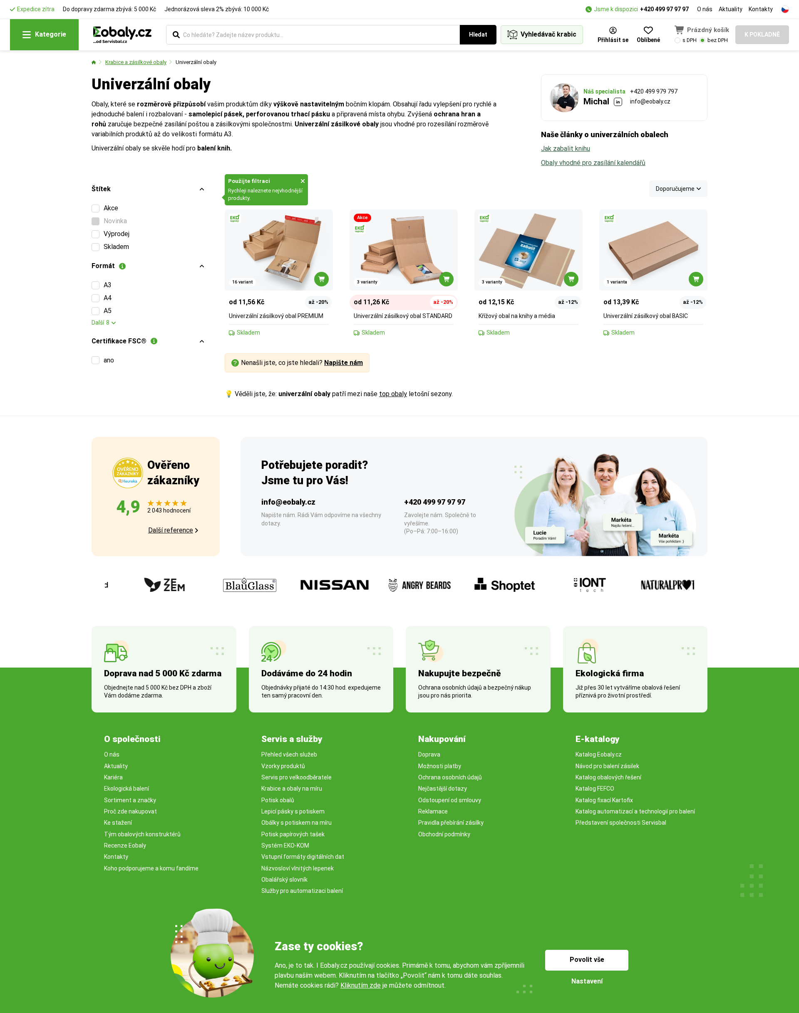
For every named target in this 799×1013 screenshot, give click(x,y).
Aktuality (730, 9)
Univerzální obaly (196, 62)
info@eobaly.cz (650, 101)
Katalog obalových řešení (608, 777)
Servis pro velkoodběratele (296, 777)
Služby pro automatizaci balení (302, 890)
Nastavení (587, 981)
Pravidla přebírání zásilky (451, 822)
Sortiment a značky (130, 800)
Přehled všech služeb (289, 754)
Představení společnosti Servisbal (621, 822)
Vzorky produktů (283, 766)
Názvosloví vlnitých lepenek (297, 868)
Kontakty (761, 9)
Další (100, 322)
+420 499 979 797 (653, 91)
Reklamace (433, 811)
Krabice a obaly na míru (291, 788)
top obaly (393, 394)
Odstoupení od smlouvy (449, 800)
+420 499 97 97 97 (664, 9)
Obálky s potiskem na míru (296, 822)
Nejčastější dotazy (442, 788)
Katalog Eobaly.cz (599, 754)
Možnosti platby (439, 766)
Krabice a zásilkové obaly (135, 62)
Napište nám (343, 363)
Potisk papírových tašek (293, 834)
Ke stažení (118, 822)
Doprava (429, 754)
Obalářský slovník (284, 879)
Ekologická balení (126, 788)
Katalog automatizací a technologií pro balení (635, 811)
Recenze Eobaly (125, 845)
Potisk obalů (277, 800)
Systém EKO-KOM (285, 845)
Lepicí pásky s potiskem (293, 811)
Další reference (170, 530)
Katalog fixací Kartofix (604, 800)
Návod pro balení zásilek (607, 766)
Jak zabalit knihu (565, 149)
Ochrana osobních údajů (450, 777)
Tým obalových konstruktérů (142, 834)
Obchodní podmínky (444, 834)
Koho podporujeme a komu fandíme (151, 868)
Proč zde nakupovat (130, 811)
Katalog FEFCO (595, 788)
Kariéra (113, 777)
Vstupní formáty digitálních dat (302, 856)
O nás (704, 9)
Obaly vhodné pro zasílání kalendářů (593, 163)
